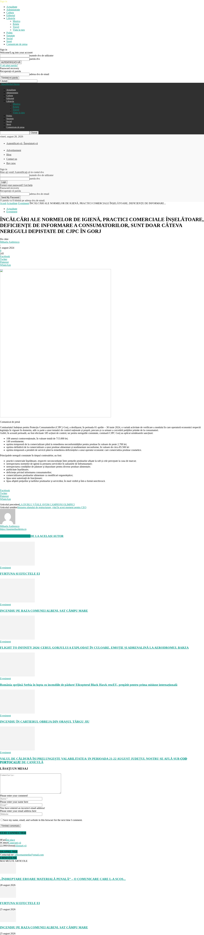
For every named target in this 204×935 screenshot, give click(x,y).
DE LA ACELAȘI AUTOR (46, 536)
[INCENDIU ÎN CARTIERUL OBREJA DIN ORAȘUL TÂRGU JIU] (17, 712)
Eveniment (23, 203)
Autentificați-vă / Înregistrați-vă (22, 143)
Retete (16, 24)
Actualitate (11, 6)
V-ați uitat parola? (9, 65)
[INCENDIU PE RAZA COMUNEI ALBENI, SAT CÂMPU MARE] (17, 601)
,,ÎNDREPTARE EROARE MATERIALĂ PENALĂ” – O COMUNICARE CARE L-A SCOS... (63, 879)
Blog (8, 154)
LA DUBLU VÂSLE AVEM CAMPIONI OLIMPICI (47, 504)
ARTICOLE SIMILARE (15, 536)
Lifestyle (10, 18)
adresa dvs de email (39, 74)
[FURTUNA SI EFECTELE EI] (17, 564)
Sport (9, 41)
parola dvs (34, 59)
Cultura (10, 12)
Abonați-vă (20, 845)
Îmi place (10, 839)
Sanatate (10, 35)
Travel (16, 27)
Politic (9, 32)
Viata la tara (19, 29)
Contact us (11, 159)
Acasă (3, 203)
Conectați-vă (14, 842)
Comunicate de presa (16, 44)
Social (9, 38)
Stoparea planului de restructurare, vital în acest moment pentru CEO (51, 507)
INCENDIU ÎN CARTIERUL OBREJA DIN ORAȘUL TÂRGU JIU (44, 721)
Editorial (10, 15)
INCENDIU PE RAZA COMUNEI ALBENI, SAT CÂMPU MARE (44, 610)
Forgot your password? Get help (16, 185)
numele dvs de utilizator (41, 55)
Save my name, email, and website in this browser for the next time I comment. (42, 820)
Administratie (13, 9)
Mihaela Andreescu (9, 242)
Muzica (16, 21)
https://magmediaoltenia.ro (13, 529)
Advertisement (13, 150)
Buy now (11, 163)
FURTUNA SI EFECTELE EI (20, 573)
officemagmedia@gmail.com (29, 854)
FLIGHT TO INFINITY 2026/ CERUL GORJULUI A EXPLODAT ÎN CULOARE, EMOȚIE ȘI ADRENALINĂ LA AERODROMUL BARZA (94, 647)
